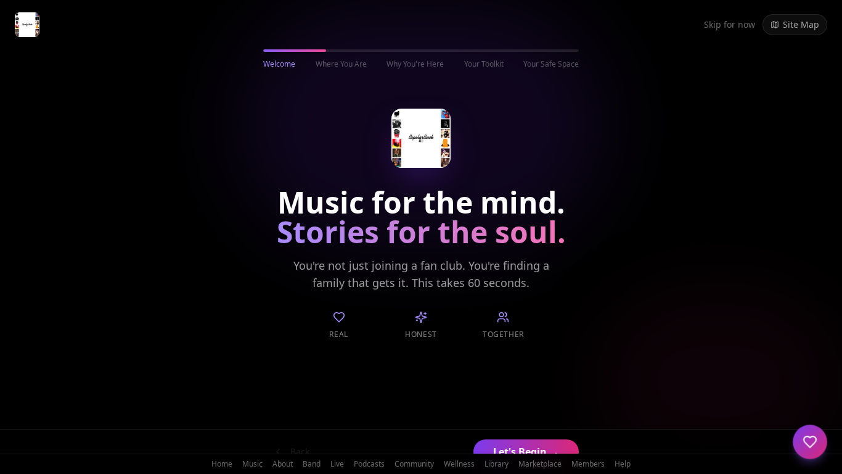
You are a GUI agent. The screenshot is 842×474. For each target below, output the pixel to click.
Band (312, 464)
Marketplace (540, 464)
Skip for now (729, 24)
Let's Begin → (526, 452)
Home (221, 464)
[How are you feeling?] (810, 442)
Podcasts (369, 464)
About (282, 464)
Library (496, 464)
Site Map (801, 24)
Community (414, 464)
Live (337, 464)
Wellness (459, 464)
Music (252, 464)
